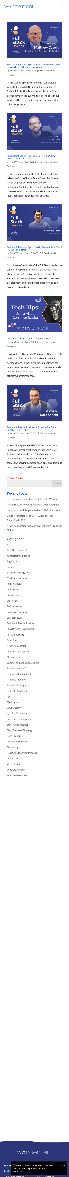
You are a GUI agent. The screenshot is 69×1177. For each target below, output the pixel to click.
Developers (13, 600)
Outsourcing (14, 656)
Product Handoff (16, 668)
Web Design (14, 763)
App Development (17, 549)
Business (12, 566)
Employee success (17, 611)
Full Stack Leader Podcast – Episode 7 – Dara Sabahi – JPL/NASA (31, 428)
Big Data (12, 561)
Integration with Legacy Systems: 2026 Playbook (34, 510)
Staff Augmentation (18, 724)
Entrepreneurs (14, 617)
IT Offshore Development (21, 628)
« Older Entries (15, 478)
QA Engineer (14, 702)
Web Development (17, 775)
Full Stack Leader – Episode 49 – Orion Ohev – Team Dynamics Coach (32, 157)
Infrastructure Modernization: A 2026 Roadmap (33, 504)
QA (9, 696)
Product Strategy (16, 685)
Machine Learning (16, 645)
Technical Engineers (18, 741)
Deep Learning (15, 594)
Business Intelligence (18, 572)
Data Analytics (15, 583)
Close (61, 1165)
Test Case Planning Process (22, 752)
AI (8, 544)
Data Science (14, 589)
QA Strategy (14, 707)
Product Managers (17, 679)
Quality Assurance (17, 713)
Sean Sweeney (17, 342)
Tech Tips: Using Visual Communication (28, 338)
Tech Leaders (14, 735)
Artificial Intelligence (18, 555)
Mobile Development (18, 651)
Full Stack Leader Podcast (21, 623)
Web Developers (16, 769)
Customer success (17, 578)
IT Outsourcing (15, 634)
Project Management (18, 690)
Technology (13, 747)
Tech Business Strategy (19, 730)
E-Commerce (14, 606)
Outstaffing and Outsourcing (23, 662)
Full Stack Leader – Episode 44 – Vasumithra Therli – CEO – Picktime (34, 248)
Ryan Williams (16, 70)
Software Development (19, 718)
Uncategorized (15, 758)
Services (9, 1165)
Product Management (19, 673)
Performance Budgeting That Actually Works (32, 498)
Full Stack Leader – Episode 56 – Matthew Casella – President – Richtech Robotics (34, 65)
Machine (12, 640)
